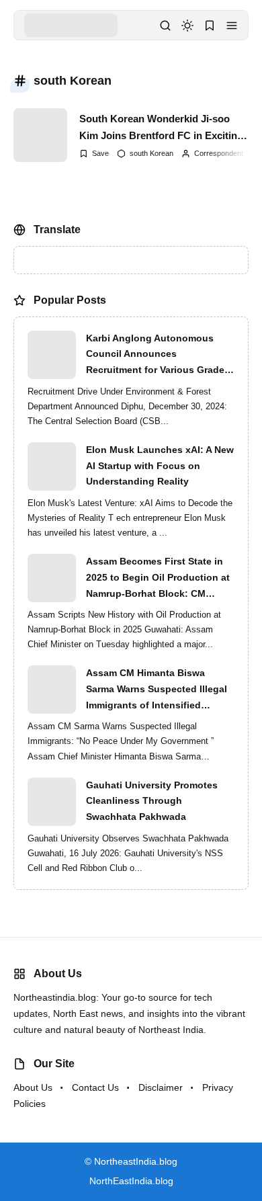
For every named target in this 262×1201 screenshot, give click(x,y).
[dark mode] (187, 25)
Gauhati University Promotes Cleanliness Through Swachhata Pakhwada (152, 801)
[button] (232, 25)
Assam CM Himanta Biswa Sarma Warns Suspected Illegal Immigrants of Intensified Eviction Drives (156, 690)
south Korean (151, 153)
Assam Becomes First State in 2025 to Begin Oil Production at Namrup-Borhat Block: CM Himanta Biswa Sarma (158, 579)
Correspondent (218, 153)
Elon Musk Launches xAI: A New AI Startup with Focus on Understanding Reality (160, 465)
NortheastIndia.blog (135, 1161)
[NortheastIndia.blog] (71, 24)
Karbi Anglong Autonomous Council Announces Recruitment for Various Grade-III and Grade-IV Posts (157, 355)
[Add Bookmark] (94, 153)
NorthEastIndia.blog (131, 1180)
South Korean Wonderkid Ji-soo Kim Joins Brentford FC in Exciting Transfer (161, 127)
